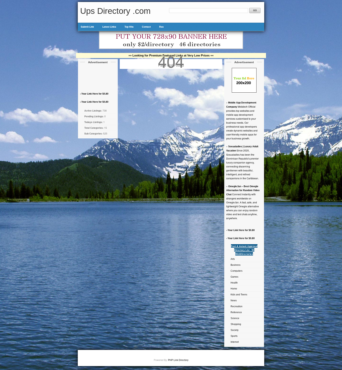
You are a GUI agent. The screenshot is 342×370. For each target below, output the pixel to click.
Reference (236, 312)
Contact (146, 26)
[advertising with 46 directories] (244, 91)
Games (234, 276)
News (234, 300)
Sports (234, 336)
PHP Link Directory (178, 360)
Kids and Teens (239, 294)
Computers (236, 271)
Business (235, 265)
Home (234, 288)
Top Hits (129, 26)
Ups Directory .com (115, 11)
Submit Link (87, 26)
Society (234, 330)
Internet (235, 342)
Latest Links (109, 26)
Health (234, 282)
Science (235, 318)
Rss (161, 26)
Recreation (236, 306)
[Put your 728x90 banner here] (171, 48)
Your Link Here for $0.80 (94, 93)
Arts (233, 259)
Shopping (236, 324)
